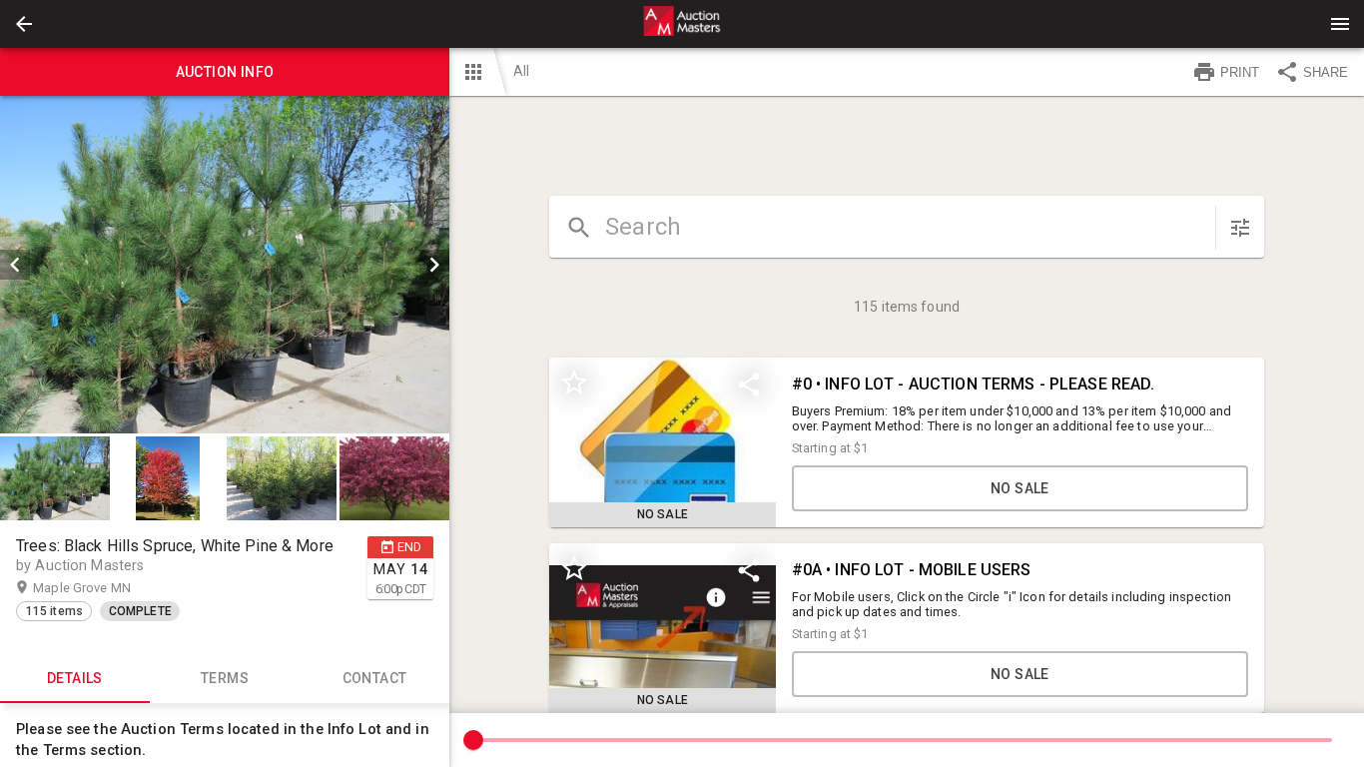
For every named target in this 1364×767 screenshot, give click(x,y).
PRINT (1239, 72)
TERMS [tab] (225, 678)
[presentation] (682, 24)
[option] (224, 264)
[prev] (15, 265)
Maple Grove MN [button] (101, 587)
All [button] (521, 71)
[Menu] (1340, 24)
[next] (434, 265)
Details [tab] (75, 678)
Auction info (225, 72)
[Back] (24, 24)
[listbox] (224, 264)
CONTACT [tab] (374, 678)
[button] (24, 24)
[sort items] (1240, 228)
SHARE (1325, 72)
